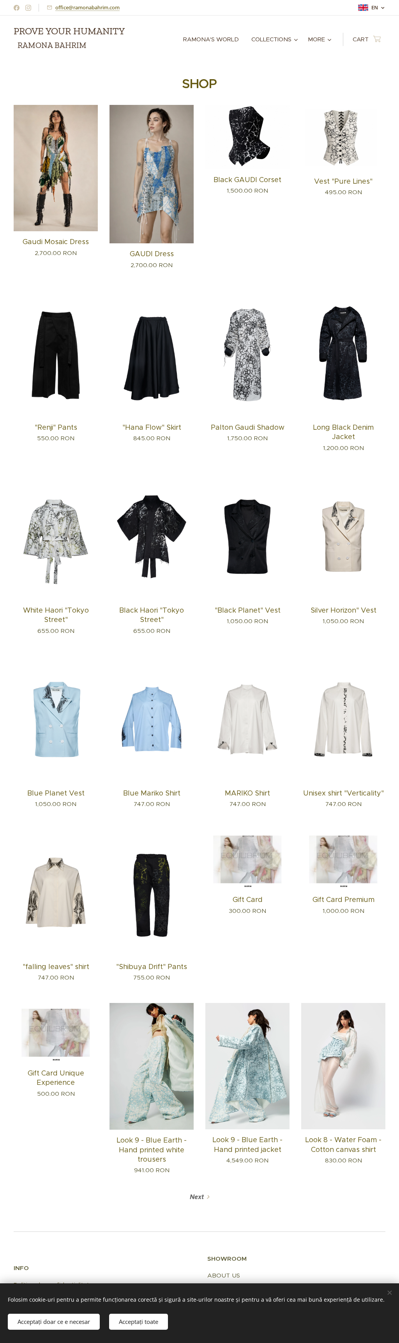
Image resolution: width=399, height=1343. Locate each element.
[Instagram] (28, 7)
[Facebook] (16, 7)
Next (197, 1197)
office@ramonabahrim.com (87, 7)
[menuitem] (213, 39)
